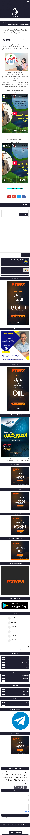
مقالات (27, 667)
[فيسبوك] (15, 787)
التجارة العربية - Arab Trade (6, 824)
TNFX (28, 657)
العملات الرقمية (25, 689)
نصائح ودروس (26, 680)
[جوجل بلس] (21, 787)
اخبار (28, 659)
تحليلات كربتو (26, 691)
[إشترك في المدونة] (25, 787)
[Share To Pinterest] (9, 196)
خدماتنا (27, 702)
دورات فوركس (26, 678)
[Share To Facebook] (24, 196)
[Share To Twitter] (19, 196)
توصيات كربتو (26, 694)
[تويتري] (18, 787)
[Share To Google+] (14, 196)
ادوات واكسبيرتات (25, 675)
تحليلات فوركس (25, 662)
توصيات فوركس (25, 664)
